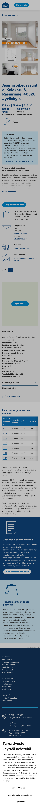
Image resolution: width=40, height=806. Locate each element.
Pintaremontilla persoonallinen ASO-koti (26, 259)
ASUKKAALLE (7, 679)
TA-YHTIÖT (6, 695)
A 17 (5, 443)
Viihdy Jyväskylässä (23, 248)
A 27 (5, 458)
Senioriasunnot (8, 667)
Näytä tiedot (20, 801)
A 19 (5, 448)
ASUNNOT (6, 657)
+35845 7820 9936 (23, 233)
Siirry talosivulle (13, 396)
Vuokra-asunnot (8, 665)
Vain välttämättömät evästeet (20, 795)
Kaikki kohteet (8, 672)
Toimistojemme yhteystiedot (20, 725)
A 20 (5, 453)
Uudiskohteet (7, 670)
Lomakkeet (6, 686)
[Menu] (36, 5)
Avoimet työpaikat (9, 698)
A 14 (5, 438)
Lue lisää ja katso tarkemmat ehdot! (18, 161)
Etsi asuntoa (7, 659)
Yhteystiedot (7, 701)
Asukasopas (6, 689)
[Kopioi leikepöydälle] (10, 270)
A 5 (4, 428)
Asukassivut (7, 684)
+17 (33, 72)
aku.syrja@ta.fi (25, 238)
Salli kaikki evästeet (20, 788)
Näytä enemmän (9, 191)
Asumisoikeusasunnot (10, 662)
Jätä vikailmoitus (8, 681)
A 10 (5, 433)
